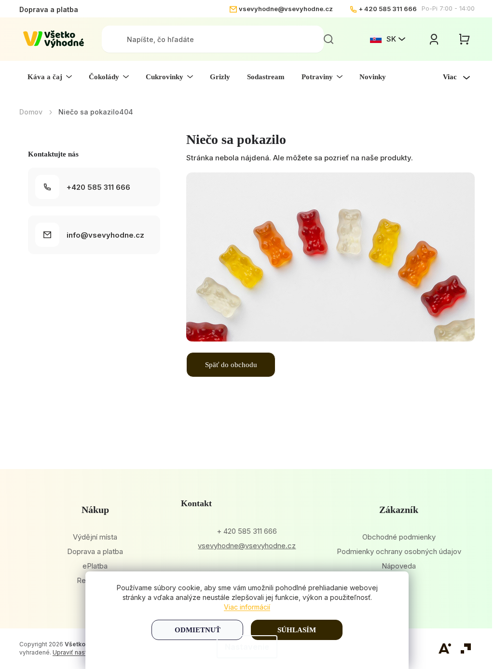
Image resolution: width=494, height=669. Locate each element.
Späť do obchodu (231, 365)
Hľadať (328, 39)
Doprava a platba (48, 9)
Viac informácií (247, 607)
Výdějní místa (95, 536)
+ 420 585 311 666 (387, 9)
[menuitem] (50, 77)
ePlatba (95, 565)
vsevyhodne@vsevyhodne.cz (286, 9)
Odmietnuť (197, 630)
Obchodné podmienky (399, 536)
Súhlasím (296, 630)
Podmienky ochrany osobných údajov (399, 551)
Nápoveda (399, 565)
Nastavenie (247, 647)
